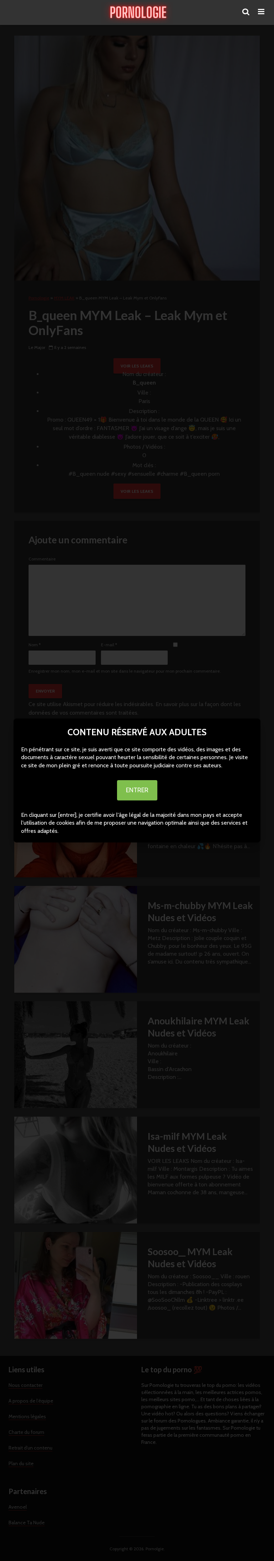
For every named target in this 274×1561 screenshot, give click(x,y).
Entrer (137, 790)
